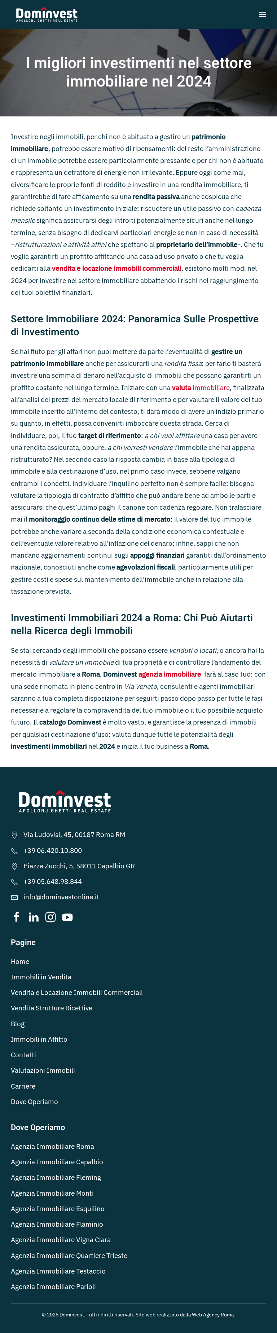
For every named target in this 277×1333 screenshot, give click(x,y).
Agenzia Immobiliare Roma (52, 1146)
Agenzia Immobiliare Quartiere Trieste (69, 1255)
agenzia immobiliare (169, 674)
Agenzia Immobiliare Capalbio (57, 1161)
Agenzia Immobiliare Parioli (53, 1286)
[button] (262, 14)
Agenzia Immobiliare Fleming (56, 1177)
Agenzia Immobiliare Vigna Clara (61, 1239)
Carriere (23, 1086)
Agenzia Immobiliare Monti (52, 1193)
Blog (18, 1023)
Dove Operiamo (34, 1101)
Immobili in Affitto (39, 1039)
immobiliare (201, 387)
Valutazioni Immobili (43, 1070)
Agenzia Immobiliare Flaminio (57, 1224)
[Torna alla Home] (47, 14)
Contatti (23, 1054)
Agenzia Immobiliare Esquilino (58, 1208)
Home (20, 961)
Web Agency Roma (213, 1314)
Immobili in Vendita (41, 977)
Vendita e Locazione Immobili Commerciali (77, 992)
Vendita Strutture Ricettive (51, 1008)
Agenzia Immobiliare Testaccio (58, 1271)
